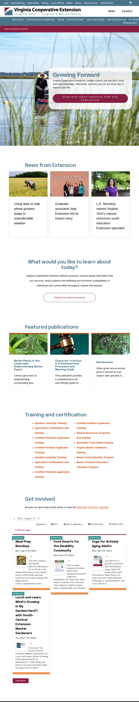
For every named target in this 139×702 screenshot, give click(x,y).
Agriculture (18, 19)
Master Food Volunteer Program (95, 457)
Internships (33, 2)
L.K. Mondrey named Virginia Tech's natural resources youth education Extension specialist (110, 216)
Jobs (6, 2)
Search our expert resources (69, 297)
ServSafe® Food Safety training (95, 442)
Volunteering (18, 2)
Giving (45, 2)
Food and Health (75, 19)
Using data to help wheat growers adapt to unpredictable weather (27, 213)
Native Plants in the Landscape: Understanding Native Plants (28, 365)
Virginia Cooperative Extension (16, 29)
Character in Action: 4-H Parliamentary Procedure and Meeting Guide (69, 365)
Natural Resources (116, 19)
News (69, 2)
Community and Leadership (40, 19)
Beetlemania (104, 362)
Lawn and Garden (95, 19)
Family (60, 19)
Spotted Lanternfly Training (51, 423)
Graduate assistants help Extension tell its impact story (66, 211)
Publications (107, 2)
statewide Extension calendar (92, 507)
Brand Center (91, 2)
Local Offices (57, 2)
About (78, 2)
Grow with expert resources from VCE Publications (90, 98)
